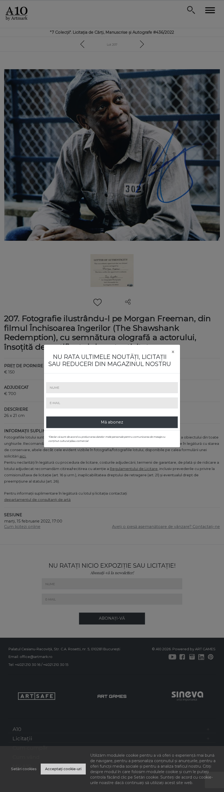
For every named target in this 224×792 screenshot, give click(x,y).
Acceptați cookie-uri (63, 769)
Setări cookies (23, 769)
